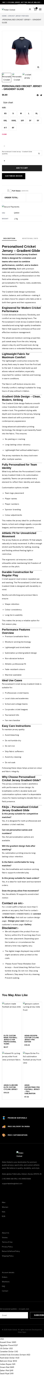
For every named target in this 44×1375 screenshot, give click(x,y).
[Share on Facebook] (37, 95)
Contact (5, 1291)
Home (4, 16)
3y (30, 120)
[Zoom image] (38, 67)
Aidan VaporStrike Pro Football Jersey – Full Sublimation (32, 1089)
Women (5, 1207)
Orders (4, 1277)
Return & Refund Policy (11, 1251)
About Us (5, 1233)
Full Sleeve (20, 191)
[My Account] (30, 9)
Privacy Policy (7, 1247)
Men (3, 1202)
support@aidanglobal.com (12, 1183)
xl (36, 113)
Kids (3, 1212)
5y (38, 120)
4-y (5, 128)
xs (5, 113)
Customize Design (13, 176)
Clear (4, 134)
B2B (3, 1216)
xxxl (13, 120)
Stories (5, 1237)
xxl (5, 120)
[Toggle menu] (40, 9)
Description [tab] (9, 238)
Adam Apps (22, 1332)
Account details (8, 1272)
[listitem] (6, 77)
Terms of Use (7, 1242)
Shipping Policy (8, 1256)
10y (22, 120)
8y (13, 128)
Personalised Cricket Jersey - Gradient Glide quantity (17, 153)
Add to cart (22, 168)
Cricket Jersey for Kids (18, 16)
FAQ (3, 1286)
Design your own (16, 921)
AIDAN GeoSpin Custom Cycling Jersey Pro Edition (31, 1039)
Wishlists (6, 1282)
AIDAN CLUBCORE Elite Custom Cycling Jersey (11, 1087)
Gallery (27, 924)
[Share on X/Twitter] (41, 95)
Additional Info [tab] (30, 238)
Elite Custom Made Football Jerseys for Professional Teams (10, 1040)
